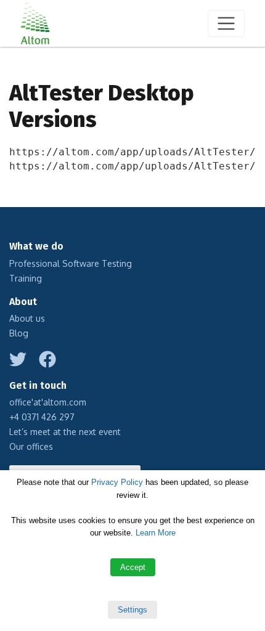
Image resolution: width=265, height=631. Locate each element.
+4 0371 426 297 (42, 417)
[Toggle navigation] (226, 23)
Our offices (31, 446)
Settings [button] (132, 609)
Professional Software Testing (70, 263)
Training (25, 278)
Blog (18, 333)
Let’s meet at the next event (65, 431)
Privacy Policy (117, 482)
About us (27, 318)
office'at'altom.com (47, 402)
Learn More (156, 532)
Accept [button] (132, 567)
